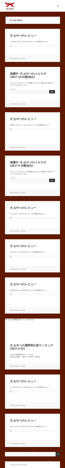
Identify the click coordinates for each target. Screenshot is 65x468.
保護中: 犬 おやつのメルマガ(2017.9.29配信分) (28, 163)
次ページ (58, 454)
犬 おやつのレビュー (23, 35)
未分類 (23, 58)
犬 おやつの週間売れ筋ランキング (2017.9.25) (31, 346)
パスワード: (13, 89)
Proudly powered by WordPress (19, 464)
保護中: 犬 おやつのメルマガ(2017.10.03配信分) (28, 75)
